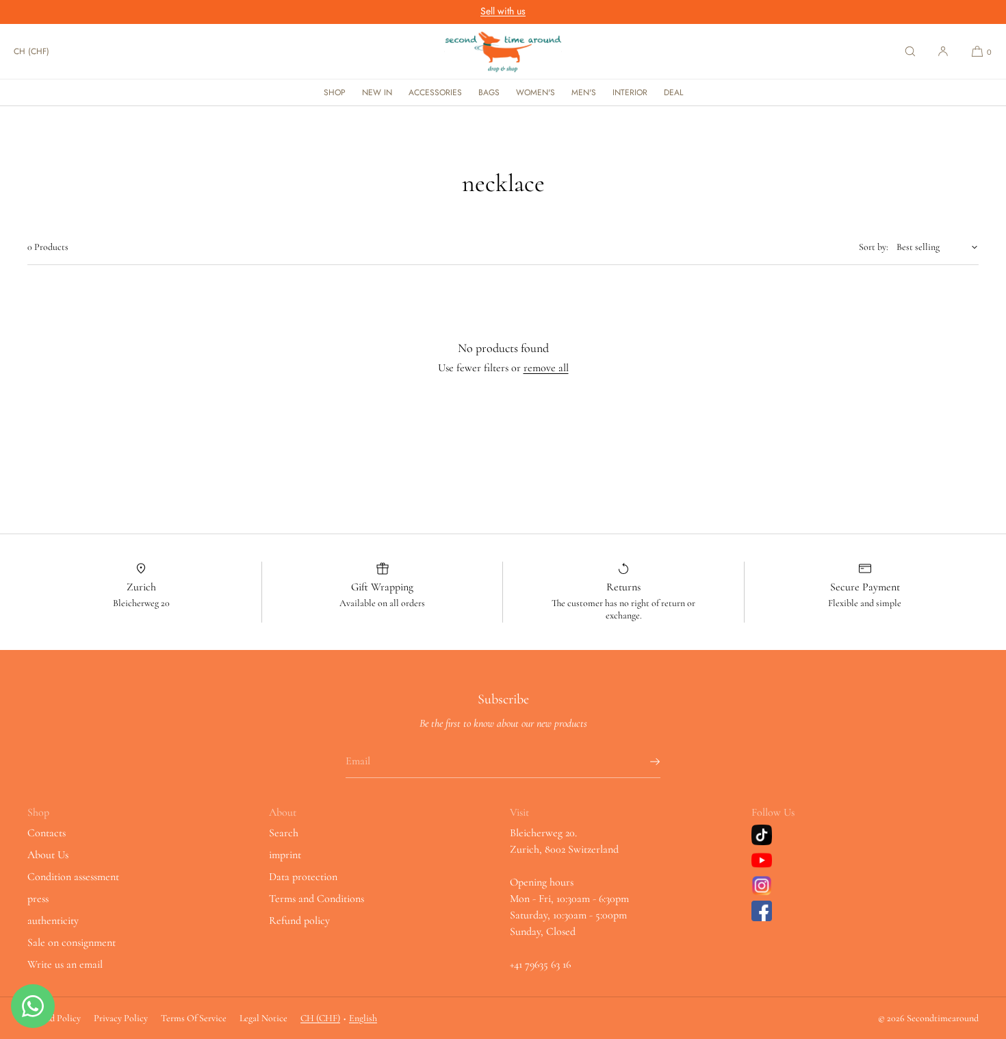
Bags (489, 92)
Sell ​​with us (503, 11)
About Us (47, 855)
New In (377, 92)
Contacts (46, 833)
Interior (629, 92)
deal (673, 92)
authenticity (53, 920)
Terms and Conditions (316, 898)
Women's (535, 92)
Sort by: (873, 247)
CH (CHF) (31, 51)
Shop (335, 92)
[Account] (943, 51)
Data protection (303, 877)
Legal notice (263, 1018)
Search (283, 833)
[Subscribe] (643, 761)
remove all (546, 368)
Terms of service (194, 1018)
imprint (285, 855)
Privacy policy (121, 1018)
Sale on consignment (71, 942)
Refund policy (299, 920)
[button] (910, 51)
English (363, 1018)
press (38, 898)
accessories (435, 92)
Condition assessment (73, 877)
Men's (583, 92)
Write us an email (65, 964)
